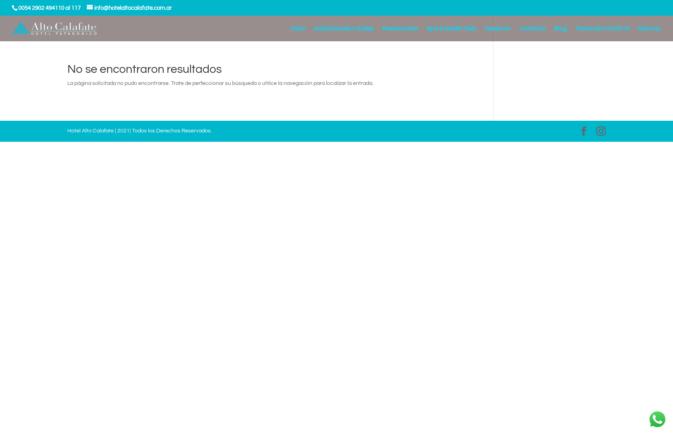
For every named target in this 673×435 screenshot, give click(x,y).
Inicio (298, 29)
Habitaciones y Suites (344, 29)
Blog (560, 29)
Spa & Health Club (451, 29)
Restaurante (400, 29)
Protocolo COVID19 (602, 29)
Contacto (533, 29)
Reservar (498, 29)
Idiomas (649, 29)
